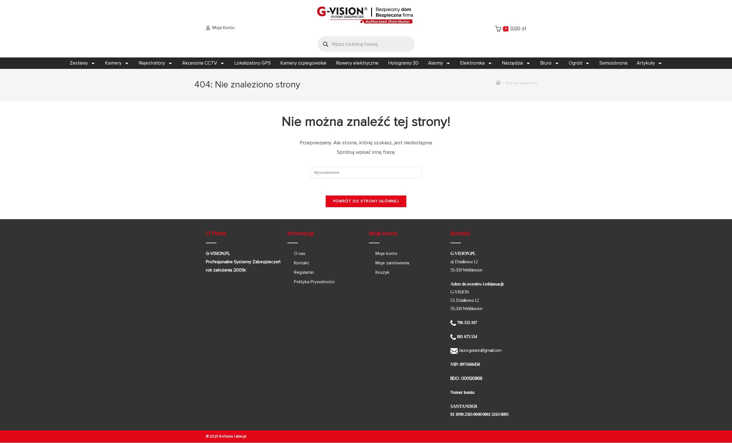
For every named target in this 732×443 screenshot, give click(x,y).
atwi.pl (241, 436)
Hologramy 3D (403, 63)
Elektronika (472, 63)
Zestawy (79, 63)
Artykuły (646, 63)
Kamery (113, 63)
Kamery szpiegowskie (303, 63)
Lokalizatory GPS (252, 63)
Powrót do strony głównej (366, 201)
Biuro (546, 63)
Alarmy (435, 63)
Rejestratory (152, 63)
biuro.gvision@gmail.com (480, 350)
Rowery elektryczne (357, 63)
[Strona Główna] (498, 83)
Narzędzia (512, 63)
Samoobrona (613, 63)
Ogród (575, 63)
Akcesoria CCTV (199, 63)
